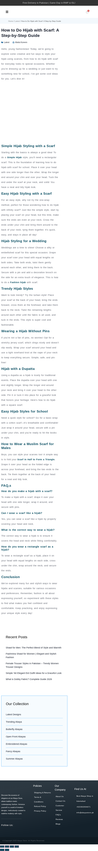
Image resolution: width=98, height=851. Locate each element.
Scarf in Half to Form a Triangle (35, 459)
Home (10, 21)
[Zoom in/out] (17, 846)
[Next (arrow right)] (7, 850)
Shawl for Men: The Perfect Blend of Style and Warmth (33, 647)
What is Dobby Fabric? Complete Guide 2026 (29, 679)
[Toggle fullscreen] (12, 846)
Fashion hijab (18, 282)
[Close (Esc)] (2, 846)
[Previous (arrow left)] (2, 850)
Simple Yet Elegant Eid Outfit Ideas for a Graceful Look (34, 673)
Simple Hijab (14, 157)
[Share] (7, 846)
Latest (17, 21)
